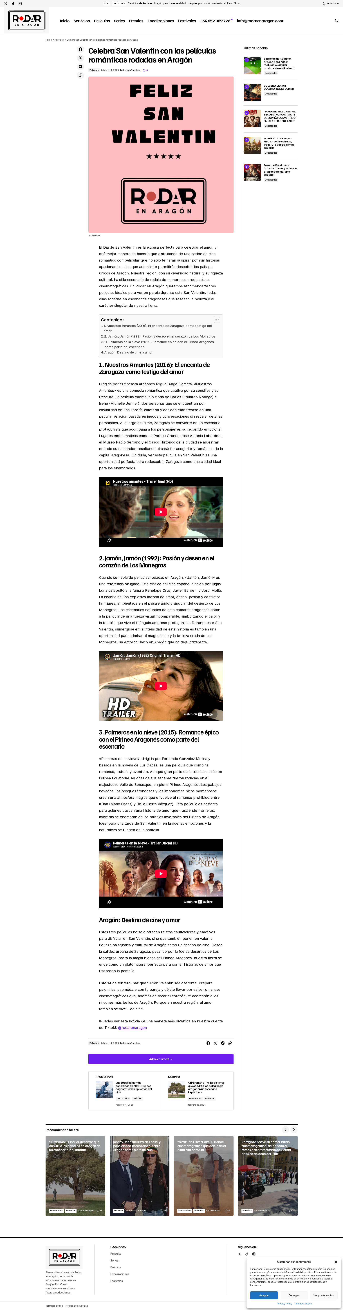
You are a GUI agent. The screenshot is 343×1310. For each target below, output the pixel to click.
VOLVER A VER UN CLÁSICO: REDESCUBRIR (279, 87)
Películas (59, 39)
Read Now (233, 3)
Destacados (119, 3)
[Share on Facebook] (80, 49)
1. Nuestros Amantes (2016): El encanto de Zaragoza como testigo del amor (158, 328)
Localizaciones (119, 1274)
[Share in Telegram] (80, 66)
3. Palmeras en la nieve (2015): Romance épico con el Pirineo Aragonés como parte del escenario (159, 344)
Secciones (118, 1246)
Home (49, 39)
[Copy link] (80, 75)
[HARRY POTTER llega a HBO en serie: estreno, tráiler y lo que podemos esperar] (252, 145)
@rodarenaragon (132, 1027)
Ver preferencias (323, 1295)
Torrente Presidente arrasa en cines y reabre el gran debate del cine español (280, 170)
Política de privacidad (77, 1305)
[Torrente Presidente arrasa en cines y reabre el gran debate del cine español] (252, 172)
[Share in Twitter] (80, 58)
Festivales (116, 1281)
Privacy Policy (284, 1303)
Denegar (294, 1295)
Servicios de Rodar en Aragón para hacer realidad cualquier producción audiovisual (177, 3)
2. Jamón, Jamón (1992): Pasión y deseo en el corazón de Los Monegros (160, 336)
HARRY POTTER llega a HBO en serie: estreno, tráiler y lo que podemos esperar (279, 143)
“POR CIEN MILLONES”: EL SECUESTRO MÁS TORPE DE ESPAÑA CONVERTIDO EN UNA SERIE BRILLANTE (280, 116)
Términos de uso (303, 1303)
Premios (115, 1267)
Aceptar (264, 1295)
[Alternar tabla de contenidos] (215, 319)
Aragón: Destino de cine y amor (128, 352)
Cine (106, 3)
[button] (336, 1262)
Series (114, 1260)
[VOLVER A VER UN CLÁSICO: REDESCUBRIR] (252, 92)
